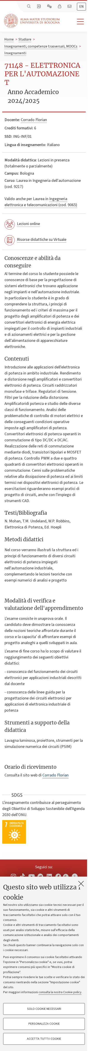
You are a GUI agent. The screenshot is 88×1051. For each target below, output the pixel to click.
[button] (74, 22)
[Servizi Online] (49, 6)
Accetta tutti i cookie (44, 1039)
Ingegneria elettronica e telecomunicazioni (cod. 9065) (41, 202)
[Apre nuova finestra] (13, 876)
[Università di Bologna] (32, 21)
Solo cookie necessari (44, 1009)
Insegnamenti (15, 53)
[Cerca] (29, 6)
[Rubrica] (39, 6)
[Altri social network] (75, 876)
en (81, 6)
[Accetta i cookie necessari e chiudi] (81, 883)
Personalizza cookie (44, 1024)
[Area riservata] (60, 6)
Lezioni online (28, 224)
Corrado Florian (34, 120)
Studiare (25, 39)
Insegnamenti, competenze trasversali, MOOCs (40, 46)
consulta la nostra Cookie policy (60, 992)
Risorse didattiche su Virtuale (41, 239)
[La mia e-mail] (70, 6)
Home (9, 39)
